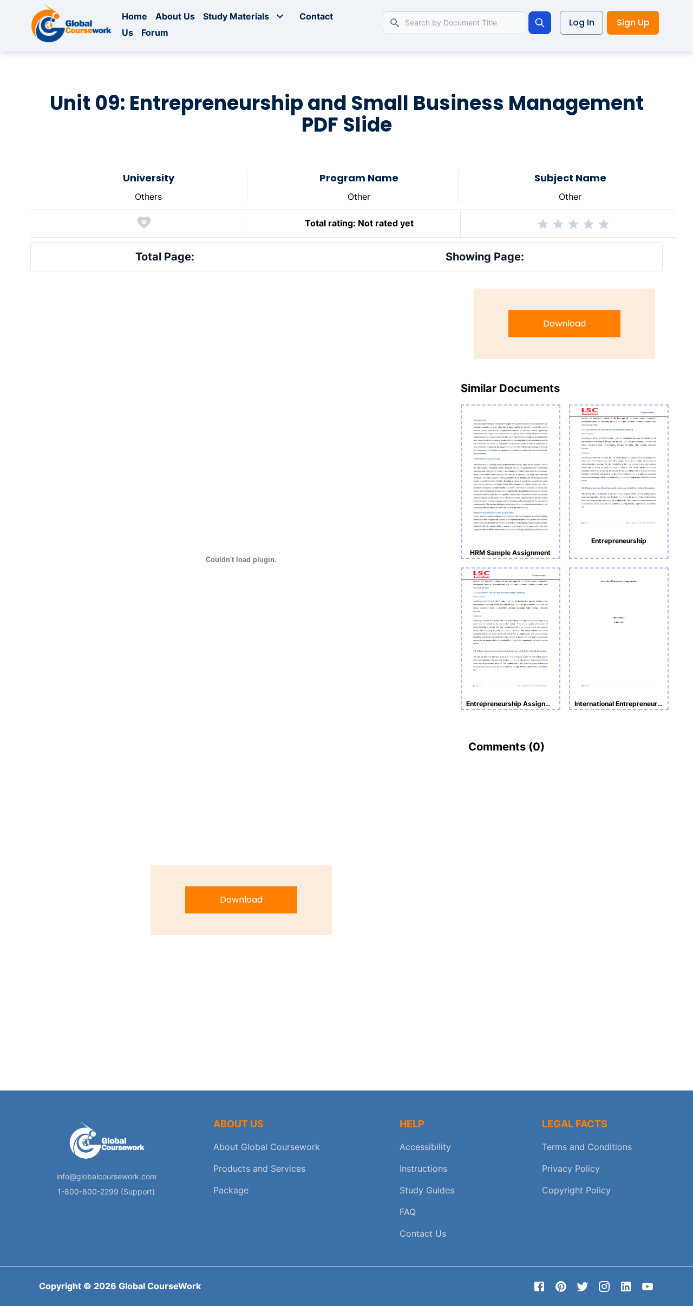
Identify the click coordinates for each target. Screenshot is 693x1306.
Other (359, 196)
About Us (175, 16)
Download (241, 899)
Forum (154, 32)
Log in (581, 22)
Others (148, 196)
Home (134, 16)
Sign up (633, 22)
